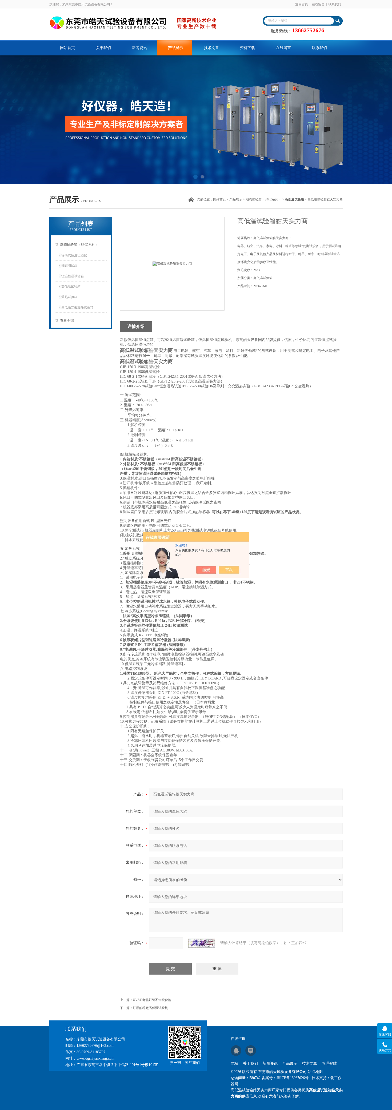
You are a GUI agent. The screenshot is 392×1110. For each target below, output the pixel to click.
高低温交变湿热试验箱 (77, 307)
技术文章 (211, 48)
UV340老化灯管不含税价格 (152, 1000)
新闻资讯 (139, 48)
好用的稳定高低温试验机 (150, 1008)
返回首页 (301, 4)
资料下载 (247, 48)
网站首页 (67, 48)
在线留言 (318, 4)
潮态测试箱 (69, 266)
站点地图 (315, 1072)
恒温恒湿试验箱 (72, 276)
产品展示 (175, 48)
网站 (234, 1063)
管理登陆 (329, 1063)
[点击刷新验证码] (201, 943)
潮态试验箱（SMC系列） (263, 199)
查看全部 (67, 321)
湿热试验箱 (69, 297)
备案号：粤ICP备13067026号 (285, 1078)
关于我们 (103, 48)
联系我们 (334, 4)
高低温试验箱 (71, 286)
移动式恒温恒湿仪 (74, 255)
